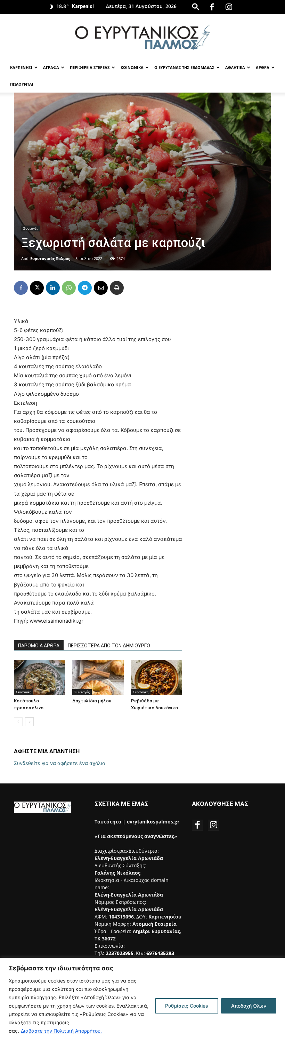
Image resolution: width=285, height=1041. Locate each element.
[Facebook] (212, 7)
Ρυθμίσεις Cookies (186, 1006)
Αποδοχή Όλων (248, 1006)
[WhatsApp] (69, 288)
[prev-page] (18, 721)
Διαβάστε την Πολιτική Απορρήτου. (61, 1031)
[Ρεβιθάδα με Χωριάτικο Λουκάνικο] (156, 677)
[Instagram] (229, 7)
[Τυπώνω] (117, 288)
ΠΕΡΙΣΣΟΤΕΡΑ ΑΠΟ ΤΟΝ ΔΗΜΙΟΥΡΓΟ (109, 645)
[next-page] (29, 721)
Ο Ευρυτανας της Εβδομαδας (184, 67)
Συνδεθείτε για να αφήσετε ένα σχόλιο (59, 763)
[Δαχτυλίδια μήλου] (97, 677)
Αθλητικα (235, 67)
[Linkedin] (53, 288)
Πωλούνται (21, 84)
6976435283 (160, 953)
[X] (37, 288)
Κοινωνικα (132, 67)
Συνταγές (30, 228)
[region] (142, 999)
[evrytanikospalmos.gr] (142, 37)
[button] (196, 6)
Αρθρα (262, 67)
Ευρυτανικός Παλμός (50, 258)
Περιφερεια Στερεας (90, 67)
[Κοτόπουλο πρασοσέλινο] (39, 677)
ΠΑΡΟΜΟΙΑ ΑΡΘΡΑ (38, 645)
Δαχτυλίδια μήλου (91, 700)
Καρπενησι (21, 67)
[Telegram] (85, 288)
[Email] (101, 288)
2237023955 (119, 953)
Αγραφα (51, 67)
